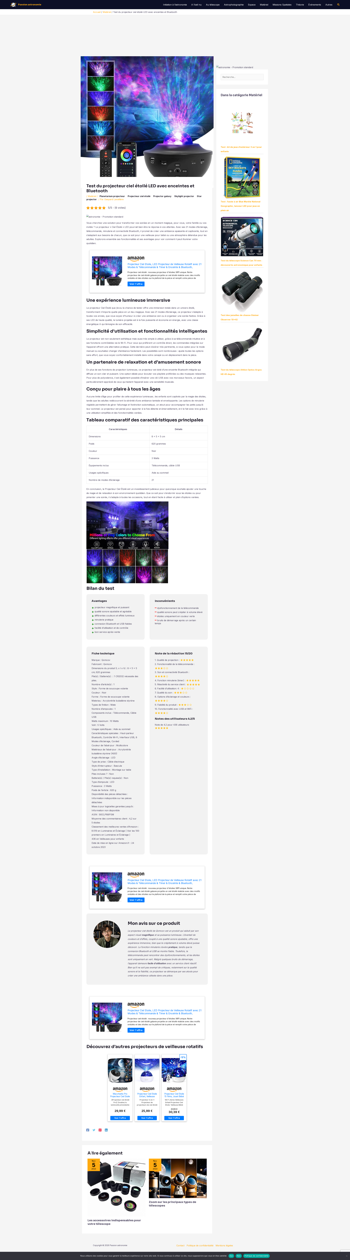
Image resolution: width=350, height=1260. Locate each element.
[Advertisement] (175, 35)
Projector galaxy (162, 196)
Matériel (264, 4)
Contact (180, 1245)
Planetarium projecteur (112, 196)
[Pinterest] (100, 1129)
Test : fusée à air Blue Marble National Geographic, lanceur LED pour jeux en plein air (240, 206)
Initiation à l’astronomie (175, 4)
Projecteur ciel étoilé (139, 196)
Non (239, 1256)
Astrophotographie (234, 4)
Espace (252, 4)
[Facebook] (87, 1129)
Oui (231, 1256)
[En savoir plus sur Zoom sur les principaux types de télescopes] (178, 1178)
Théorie (300, 4)
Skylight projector (184, 196)
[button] (338, 4)
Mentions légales (224, 1245)
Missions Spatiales (282, 4)
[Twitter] (94, 1129)
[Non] (346, 1256)
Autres (328, 4)
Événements (314, 4)
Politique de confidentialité (200, 1245)
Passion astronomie (29, 4)
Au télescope (213, 4)
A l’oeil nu (196, 4)
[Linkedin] (106, 1129)
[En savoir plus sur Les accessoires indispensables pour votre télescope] (116, 1187)
